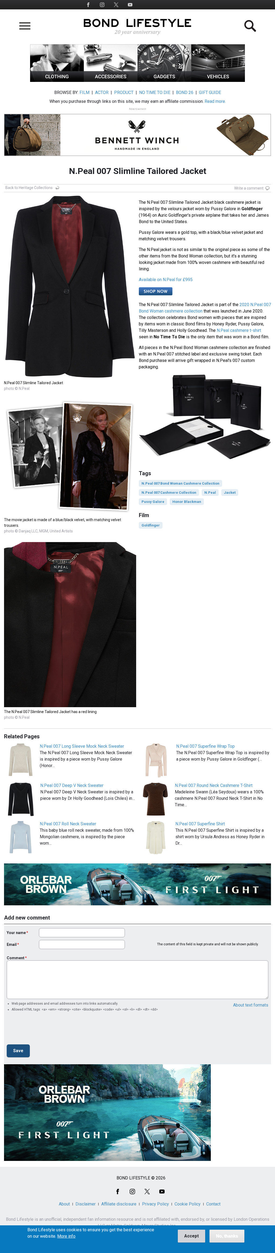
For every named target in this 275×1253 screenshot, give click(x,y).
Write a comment (248, 188)
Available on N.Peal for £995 (166, 279)
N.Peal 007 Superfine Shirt (200, 823)
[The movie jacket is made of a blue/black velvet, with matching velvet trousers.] (70, 513)
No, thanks (227, 1236)
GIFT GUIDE (210, 92)
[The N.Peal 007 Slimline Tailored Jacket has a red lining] (70, 705)
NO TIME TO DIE (154, 92)
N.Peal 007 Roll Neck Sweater (68, 823)
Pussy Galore (153, 502)
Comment (15, 958)
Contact (213, 1204)
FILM (84, 92)
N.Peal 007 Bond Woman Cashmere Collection (180, 483)
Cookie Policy (188, 1204)
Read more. (215, 101)
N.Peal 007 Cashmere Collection (169, 493)
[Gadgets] (164, 80)
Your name (16, 933)
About (64, 1204)
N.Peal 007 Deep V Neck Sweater (71, 785)
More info (66, 1236)
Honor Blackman (186, 502)
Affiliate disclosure (118, 1204)
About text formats (250, 1005)
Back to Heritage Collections (29, 188)
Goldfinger (151, 525)
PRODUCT (123, 92)
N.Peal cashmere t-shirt (239, 330)
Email (12, 944)
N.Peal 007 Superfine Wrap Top (205, 746)
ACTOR (101, 92)
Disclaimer (85, 1204)
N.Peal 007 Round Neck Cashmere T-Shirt (213, 785)
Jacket (230, 493)
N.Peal (210, 493)
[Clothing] (57, 80)
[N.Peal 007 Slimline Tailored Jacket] (70, 376)
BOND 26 (184, 92)
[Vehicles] (218, 80)
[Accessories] (111, 80)
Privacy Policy (155, 1204)
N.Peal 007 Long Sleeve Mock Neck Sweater (82, 746)
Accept (191, 1236)
